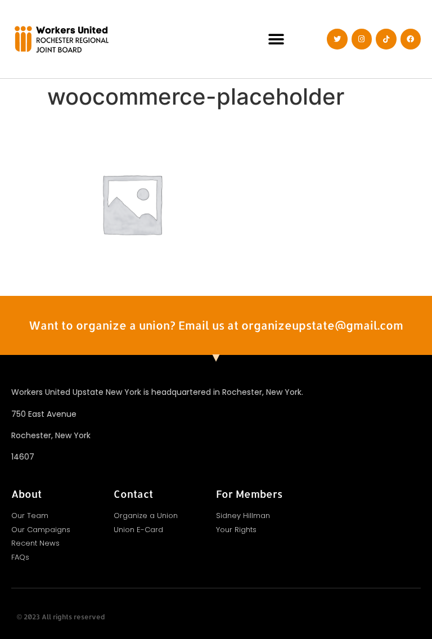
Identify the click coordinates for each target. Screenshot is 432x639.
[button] (276, 39)
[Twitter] (337, 39)
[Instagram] (362, 39)
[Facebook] (410, 39)
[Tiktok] (386, 39)
